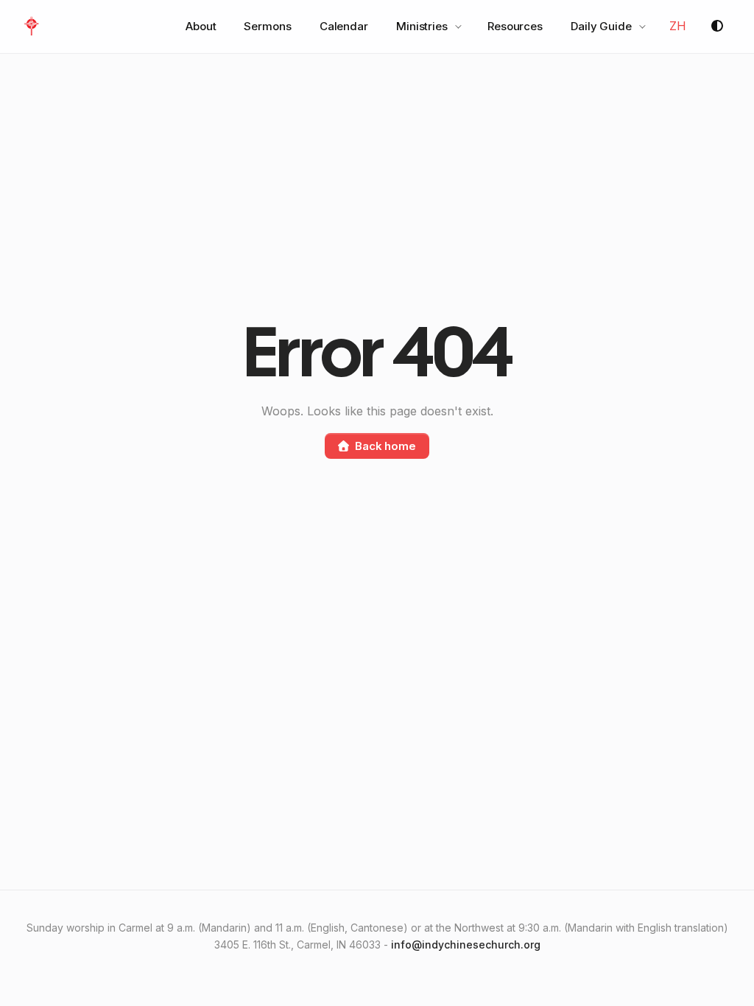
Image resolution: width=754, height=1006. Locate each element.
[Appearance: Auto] (717, 26)
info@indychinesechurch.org (465, 944)
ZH (677, 25)
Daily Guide (601, 26)
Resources (515, 26)
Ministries (422, 26)
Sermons (267, 26)
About (201, 26)
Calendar (344, 26)
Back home (385, 446)
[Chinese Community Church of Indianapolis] (31, 26)
